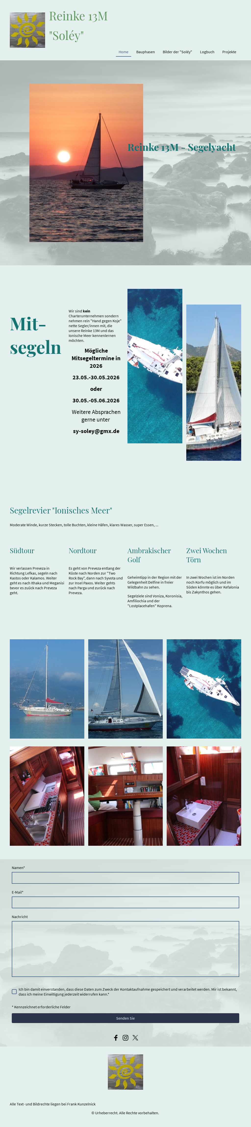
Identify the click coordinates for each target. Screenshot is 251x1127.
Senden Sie (125, 1018)
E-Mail (18, 892)
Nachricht (20, 916)
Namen (18, 867)
